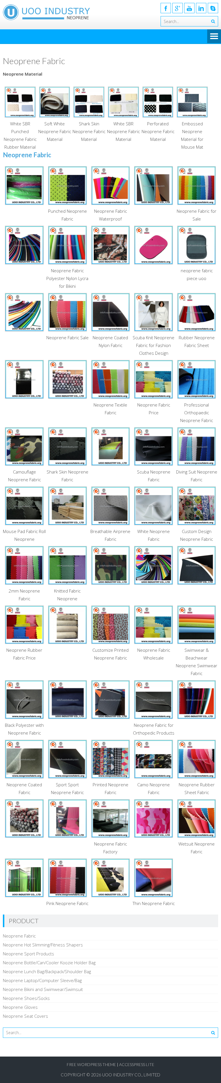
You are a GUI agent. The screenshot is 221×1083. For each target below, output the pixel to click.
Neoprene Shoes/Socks (26, 998)
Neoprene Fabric (19, 936)
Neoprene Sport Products (28, 954)
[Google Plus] (177, 8)
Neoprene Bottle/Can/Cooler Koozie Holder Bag (49, 962)
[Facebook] (166, 8)
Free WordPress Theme (91, 1064)
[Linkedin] (201, 8)
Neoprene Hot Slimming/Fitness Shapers (43, 945)
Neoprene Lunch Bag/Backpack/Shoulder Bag (47, 971)
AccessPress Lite (136, 1064)
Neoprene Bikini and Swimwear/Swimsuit (43, 989)
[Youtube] (189, 8)
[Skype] (213, 8)
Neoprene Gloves (20, 1007)
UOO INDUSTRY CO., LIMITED (131, 1074)
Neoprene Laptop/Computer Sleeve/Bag (42, 980)
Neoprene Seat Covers (25, 1016)
